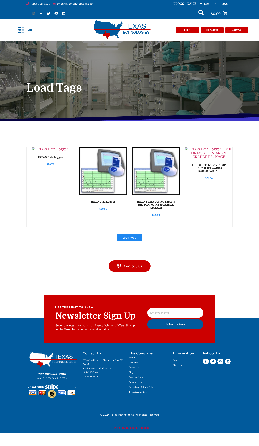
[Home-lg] (33, 13)
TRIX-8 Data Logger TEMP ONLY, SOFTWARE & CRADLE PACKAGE (209, 168)
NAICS (191, 3)
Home (132, 357)
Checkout (177, 365)
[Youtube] (56, 13)
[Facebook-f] (41, 13)
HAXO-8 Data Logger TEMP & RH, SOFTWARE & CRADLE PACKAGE (156, 204)
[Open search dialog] (201, 13)
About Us (133, 362)
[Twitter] (48, 13)
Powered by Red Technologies (129, 427)
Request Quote (136, 377)
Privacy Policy (135, 382)
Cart (175, 360)
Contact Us (134, 367)
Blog (131, 372)
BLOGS (178, 3)
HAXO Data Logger (103, 201)
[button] (207, 3)
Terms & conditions (138, 392)
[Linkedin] (63, 13)
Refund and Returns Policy (142, 387)
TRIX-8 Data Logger (50, 157)
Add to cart (50, 147)
